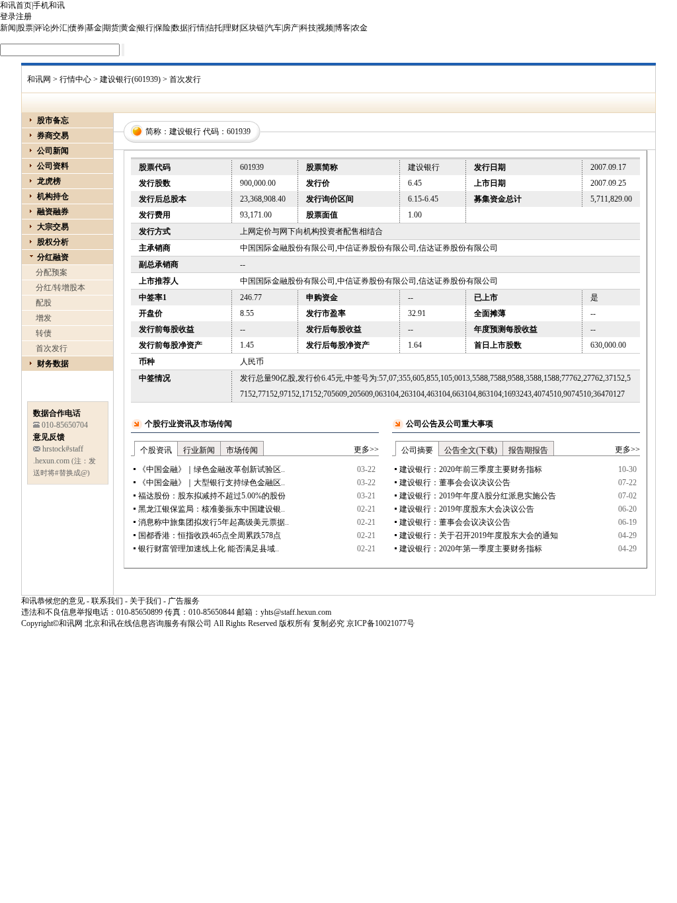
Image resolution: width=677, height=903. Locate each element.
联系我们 (107, 601)
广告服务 (184, 601)
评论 (42, 27)
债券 (77, 27)
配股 (44, 302)
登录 (8, 16)
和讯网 (39, 79)
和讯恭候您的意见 (53, 601)
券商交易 (53, 135)
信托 (214, 27)
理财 (231, 27)
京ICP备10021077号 (380, 623)
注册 (24, 16)
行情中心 (75, 79)
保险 (163, 27)
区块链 (252, 27)
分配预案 (51, 272)
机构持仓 (53, 196)
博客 (342, 27)
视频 (325, 27)
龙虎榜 (49, 181)
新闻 (8, 27)
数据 (180, 27)
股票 (25, 27)
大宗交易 (53, 226)
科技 (308, 27)
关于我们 (145, 601)
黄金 (128, 27)
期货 (111, 27)
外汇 (59, 27)
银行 (145, 27)
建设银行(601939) (130, 79)
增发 (44, 318)
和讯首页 (16, 5)
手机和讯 (49, 5)
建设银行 (185, 131)
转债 (44, 333)
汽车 (274, 27)
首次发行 (51, 348)
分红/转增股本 (60, 287)
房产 (291, 27)
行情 (197, 27)
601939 (239, 131)
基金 (94, 27)
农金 (360, 27)
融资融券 (53, 211)
